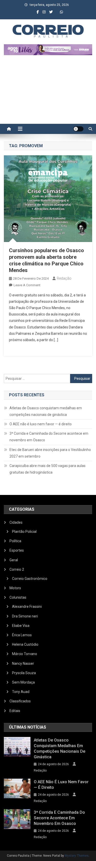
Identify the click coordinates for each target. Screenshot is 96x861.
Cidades (16, 522)
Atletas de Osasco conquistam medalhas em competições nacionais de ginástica (45, 411)
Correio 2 (16, 569)
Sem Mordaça (23, 682)
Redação (64, 278)
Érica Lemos (22, 635)
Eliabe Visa (20, 626)
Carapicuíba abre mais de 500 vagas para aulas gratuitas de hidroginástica (47, 469)
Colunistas (17, 597)
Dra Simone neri (25, 616)
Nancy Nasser (23, 663)
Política (15, 541)
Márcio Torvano (24, 654)
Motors (15, 588)
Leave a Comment (27, 285)
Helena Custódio (25, 644)
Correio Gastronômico (29, 579)
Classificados (20, 701)
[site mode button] (78, 128)
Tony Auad (20, 692)
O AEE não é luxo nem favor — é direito (40, 424)
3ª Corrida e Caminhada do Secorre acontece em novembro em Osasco (48, 436)
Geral (13, 560)
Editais (14, 711)
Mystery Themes (77, 855)
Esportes (16, 550)
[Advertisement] (48, 92)
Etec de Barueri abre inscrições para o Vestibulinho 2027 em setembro (50, 453)
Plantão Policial (24, 532)
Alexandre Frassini (27, 607)
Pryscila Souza (24, 673)
